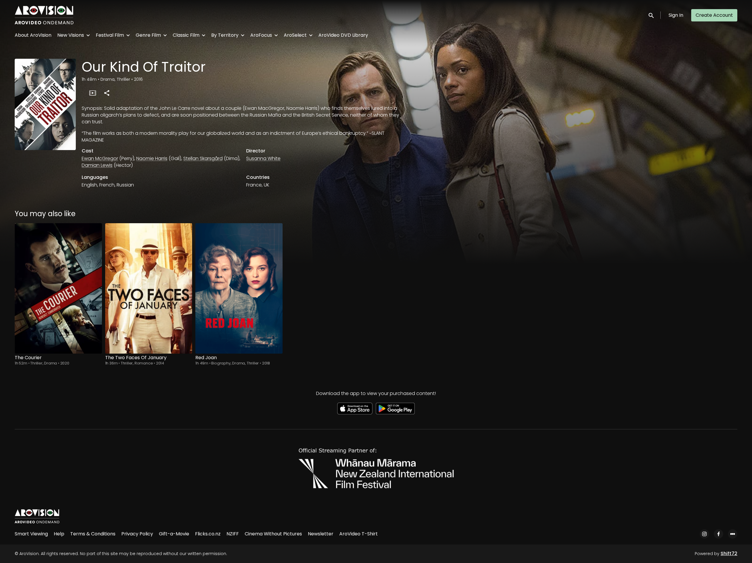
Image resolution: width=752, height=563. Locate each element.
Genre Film (148, 35)
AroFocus (261, 35)
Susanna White (263, 158)
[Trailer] (92, 93)
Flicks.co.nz (208, 533)
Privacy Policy (137, 533)
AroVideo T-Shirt (358, 533)
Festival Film (110, 35)
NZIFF (232, 533)
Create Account (714, 15)
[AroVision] (37, 516)
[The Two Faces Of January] (148, 288)
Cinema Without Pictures (273, 533)
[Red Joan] (239, 288)
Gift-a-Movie (174, 533)
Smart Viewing (31, 533)
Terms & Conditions (92, 533)
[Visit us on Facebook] (718, 534)
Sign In (676, 15)
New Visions (70, 35)
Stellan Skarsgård (203, 158)
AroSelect (295, 35)
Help (59, 533)
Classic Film (186, 35)
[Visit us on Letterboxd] (732, 534)
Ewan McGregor (100, 158)
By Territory (225, 35)
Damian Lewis (97, 165)
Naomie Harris (151, 158)
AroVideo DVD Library (343, 35)
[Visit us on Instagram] (704, 534)
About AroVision (33, 35)
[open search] (651, 15)
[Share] (106, 93)
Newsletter (320, 533)
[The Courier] (58, 288)
